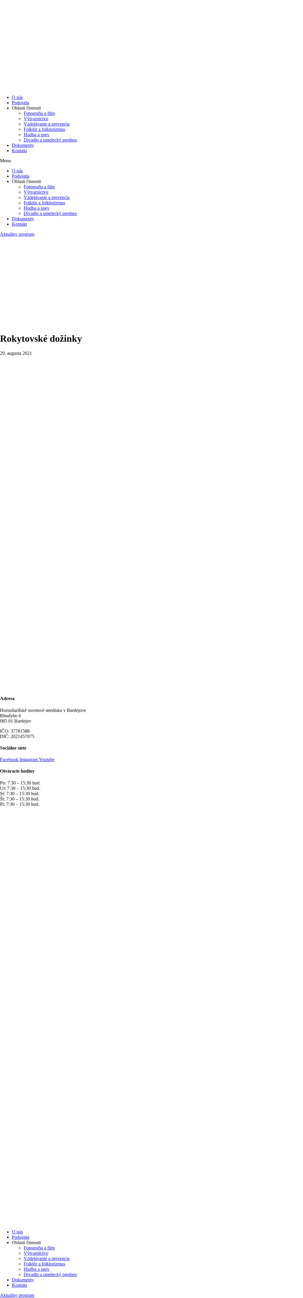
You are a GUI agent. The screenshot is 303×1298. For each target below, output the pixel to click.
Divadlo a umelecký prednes (50, 139)
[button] (151, 160)
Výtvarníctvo (36, 118)
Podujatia (20, 102)
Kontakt (19, 150)
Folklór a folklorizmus (44, 129)
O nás (17, 97)
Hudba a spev (36, 134)
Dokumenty (23, 145)
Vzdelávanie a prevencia (47, 123)
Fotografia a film (39, 113)
